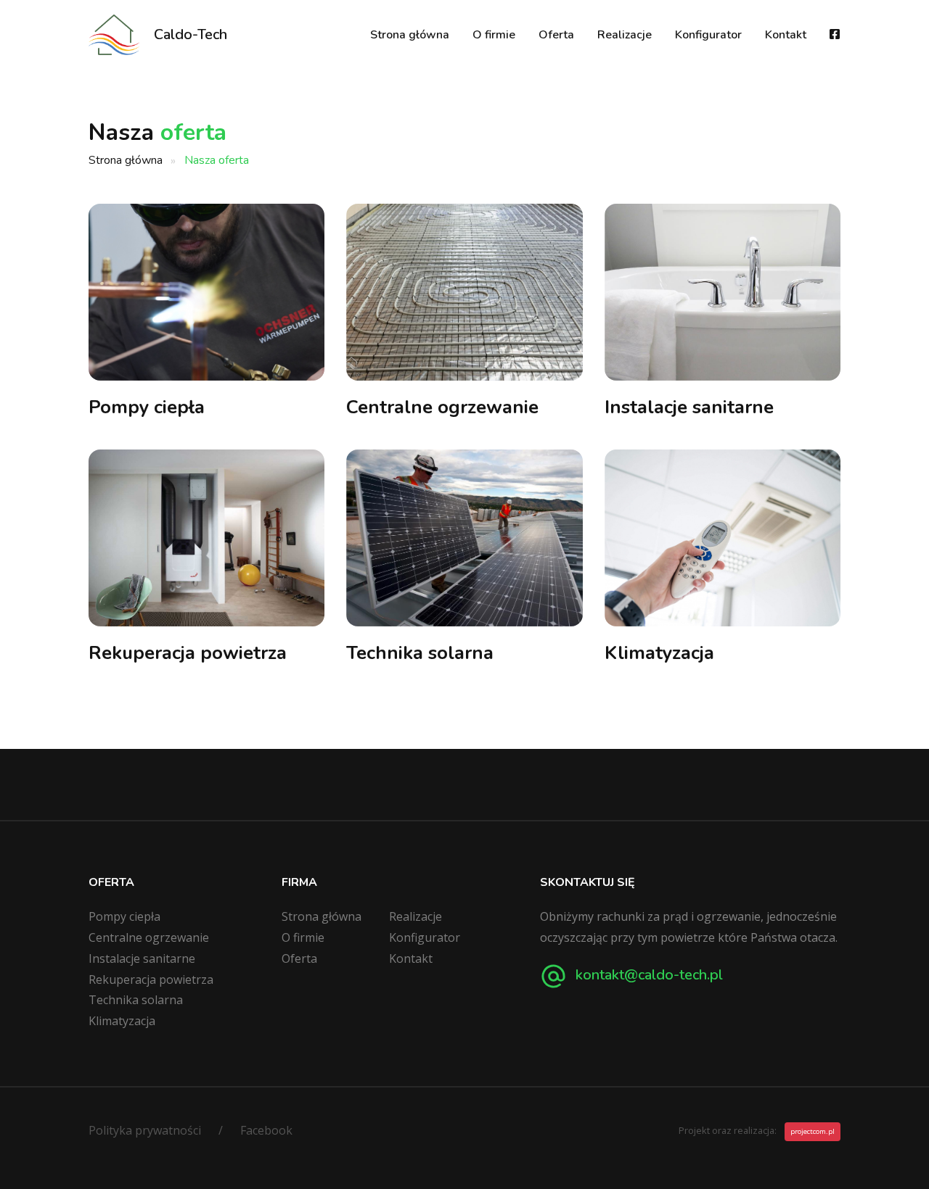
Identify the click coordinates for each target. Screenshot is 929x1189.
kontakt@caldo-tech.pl (647, 975)
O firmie (493, 35)
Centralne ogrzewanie (442, 407)
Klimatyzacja (659, 653)
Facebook (266, 1130)
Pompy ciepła (147, 407)
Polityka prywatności (145, 1130)
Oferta (556, 35)
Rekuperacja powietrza (188, 653)
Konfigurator (708, 35)
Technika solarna (420, 653)
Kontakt (785, 35)
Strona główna (409, 35)
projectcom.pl (812, 1131)
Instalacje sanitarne (689, 407)
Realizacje (624, 35)
